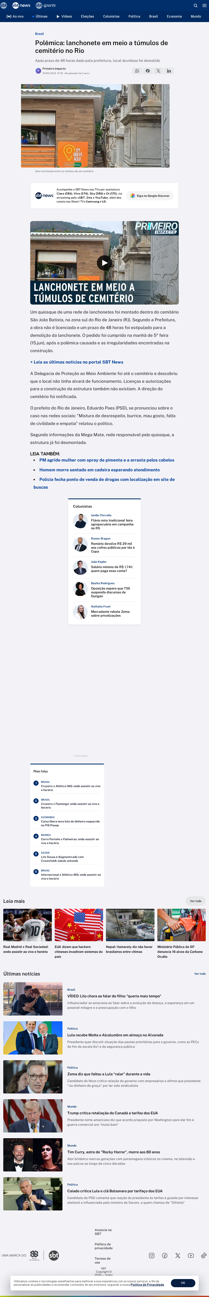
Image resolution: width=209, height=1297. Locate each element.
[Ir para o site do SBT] (54, 1255)
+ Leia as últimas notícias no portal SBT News (76, 362)
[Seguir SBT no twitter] (178, 1255)
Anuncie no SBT (103, 1232)
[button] (27, 937)
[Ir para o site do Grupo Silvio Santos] (23, 1255)
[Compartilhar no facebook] (148, 71)
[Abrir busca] (195, 5)
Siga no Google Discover (153, 195)
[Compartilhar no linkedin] (169, 71)
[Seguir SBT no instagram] (151, 1255)
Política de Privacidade (147, 1284)
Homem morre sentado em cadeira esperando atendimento (99, 469)
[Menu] (204, 5)
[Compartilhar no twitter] (158, 71)
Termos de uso (103, 1260)
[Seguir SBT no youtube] (191, 1255)
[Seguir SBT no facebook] (164, 1255)
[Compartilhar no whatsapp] (137, 71)
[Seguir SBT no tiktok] (204, 1255)
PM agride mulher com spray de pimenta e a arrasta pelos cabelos (106, 460)
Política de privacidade (104, 1246)
